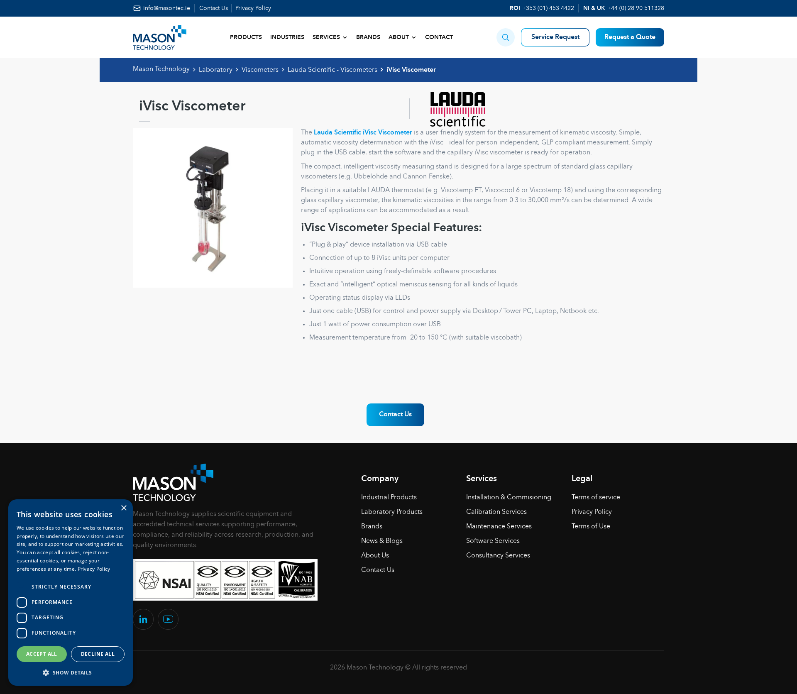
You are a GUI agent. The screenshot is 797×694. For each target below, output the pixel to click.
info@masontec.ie (166, 8)
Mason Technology (161, 69)
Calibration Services (496, 512)
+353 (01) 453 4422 (548, 8)
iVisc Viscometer (411, 70)
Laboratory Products (392, 512)
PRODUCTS (246, 37)
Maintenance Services (499, 526)
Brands (368, 37)
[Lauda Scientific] (449, 108)
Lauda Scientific (337, 133)
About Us (375, 555)
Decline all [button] (98, 653)
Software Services (493, 541)
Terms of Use (591, 526)
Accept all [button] (41, 653)
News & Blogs (382, 541)
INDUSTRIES (287, 37)
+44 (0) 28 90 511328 (635, 8)
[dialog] (70, 592)
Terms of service (596, 497)
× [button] (123, 508)
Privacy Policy (253, 8)
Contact (439, 37)
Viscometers (260, 70)
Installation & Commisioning (508, 497)
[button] (505, 37)
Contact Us (213, 8)
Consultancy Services (498, 555)
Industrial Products (389, 497)
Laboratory (215, 70)
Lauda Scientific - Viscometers (332, 70)
